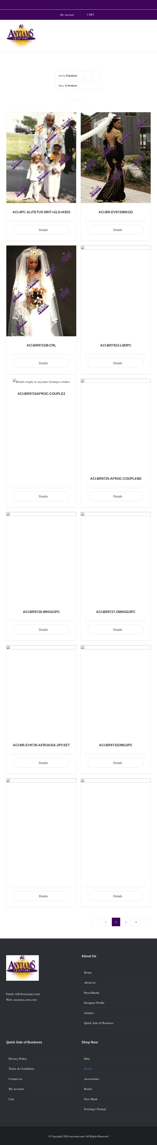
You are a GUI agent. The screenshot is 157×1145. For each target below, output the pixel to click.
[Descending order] (97, 75)
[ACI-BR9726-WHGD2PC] (41, 557)
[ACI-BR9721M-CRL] (41, 290)
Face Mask (91, 1099)
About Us (89, 956)
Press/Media (91, 993)
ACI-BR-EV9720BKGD (116, 212)
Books (88, 1089)
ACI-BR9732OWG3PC (115, 745)
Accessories (91, 1079)
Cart (11, 1099)
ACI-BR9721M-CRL (41, 345)
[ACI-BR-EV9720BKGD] (116, 157)
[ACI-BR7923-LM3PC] (116, 290)
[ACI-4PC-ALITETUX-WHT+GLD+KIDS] (41, 157)
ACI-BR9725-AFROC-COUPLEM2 (115, 478)
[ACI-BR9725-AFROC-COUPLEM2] (116, 424)
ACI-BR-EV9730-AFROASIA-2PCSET (41, 745)
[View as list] (82, 96)
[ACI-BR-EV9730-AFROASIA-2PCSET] (41, 690)
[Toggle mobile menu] (149, 28)
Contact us (15, 1079)
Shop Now (90, 1042)
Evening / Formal (95, 1109)
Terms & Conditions (21, 1068)
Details (43, 230)
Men (87, 1058)
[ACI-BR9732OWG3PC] (116, 690)
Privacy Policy (18, 1058)
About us (90, 982)
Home (88, 972)
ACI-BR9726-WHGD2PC (41, 612)
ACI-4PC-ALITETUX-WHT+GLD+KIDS (41, 212)
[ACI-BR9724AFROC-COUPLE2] (41, 382)
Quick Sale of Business (98, 1023)
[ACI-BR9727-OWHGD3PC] (116, 557)
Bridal (88, 1068)
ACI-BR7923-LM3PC (115, 345)
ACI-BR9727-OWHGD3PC (116, 612)
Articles (89, 1013)
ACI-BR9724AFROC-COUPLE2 (41, 393)
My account (16, 1089)
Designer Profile (94, 1003)
